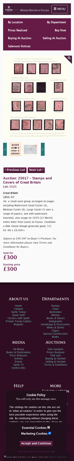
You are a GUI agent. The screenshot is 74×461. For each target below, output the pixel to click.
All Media (18, 349)
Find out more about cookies (36, 452)
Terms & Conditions (55, 365)
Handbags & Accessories (55, 324)
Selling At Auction (54, 38)
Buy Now (60, 30)
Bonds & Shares (55, 318)
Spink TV (18, 365)
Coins (55, 309)
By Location (15, 22)
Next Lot (35, 170)
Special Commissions (55, 334)
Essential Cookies (34, 427)
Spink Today (18, 312)
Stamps (55, 306)
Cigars (55, 331)
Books (55, 337)
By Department (56, 22)
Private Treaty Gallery (18, 321)
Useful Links (18, 368)
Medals (55, 315)
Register (18, 324)
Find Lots (55, 355)
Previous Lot (15, 170)
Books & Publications (18, 352)
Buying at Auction (55, 359)
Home (18, 306)
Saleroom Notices (19, 46)
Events (18, 362)
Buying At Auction (19, 38)
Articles (18, 359)
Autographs (55, 321)
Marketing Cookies (34, 433)
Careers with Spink (19, 318)
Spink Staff (18, 315)
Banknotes (56, 312)
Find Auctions (55, 349)
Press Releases (18, 355)
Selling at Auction (56, 362)
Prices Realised (17, 30)
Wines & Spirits (55, 328)
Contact (18, 309)
